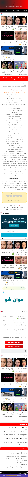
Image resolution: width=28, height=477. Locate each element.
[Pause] (2, 228)
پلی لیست (18, 10)
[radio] (20, 196)
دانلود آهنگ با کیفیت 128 (14, 346)
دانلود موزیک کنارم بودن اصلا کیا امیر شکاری (15, 456)
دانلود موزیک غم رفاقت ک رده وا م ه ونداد (16, 467)
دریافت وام (14, 235)
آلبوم (7, 10)
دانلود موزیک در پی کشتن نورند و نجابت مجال (15, 432)
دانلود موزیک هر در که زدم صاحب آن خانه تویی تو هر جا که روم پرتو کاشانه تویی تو (14, 452)
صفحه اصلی (24, 10)
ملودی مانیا (14, 112)
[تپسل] (0, 472)
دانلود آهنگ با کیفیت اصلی (14, 342)
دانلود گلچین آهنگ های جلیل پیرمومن (14, 209)
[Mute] (5, 228)
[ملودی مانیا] (14, 3)
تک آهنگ (12, 10)
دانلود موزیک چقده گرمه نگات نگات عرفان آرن (13, 207)
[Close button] (27, 472)
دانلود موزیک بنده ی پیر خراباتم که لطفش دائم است (14, 78)
